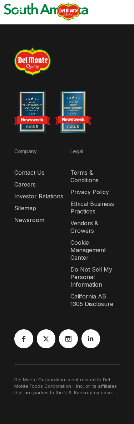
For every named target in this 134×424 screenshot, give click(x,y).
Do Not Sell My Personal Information (91, 277)
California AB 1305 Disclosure (91, 300)
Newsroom (29, 219)
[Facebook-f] (23, 338)
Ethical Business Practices (92, 207)
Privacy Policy (89, 191)
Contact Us (29, 172)
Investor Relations (38, 196)
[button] (12, 11)
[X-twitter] (46, 338)
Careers (25, 184)
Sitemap (25, 208)
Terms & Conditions (84, 176)
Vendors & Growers (84, 227)
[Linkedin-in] (90, 338)
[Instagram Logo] (68, 338)
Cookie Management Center (88, 250)
